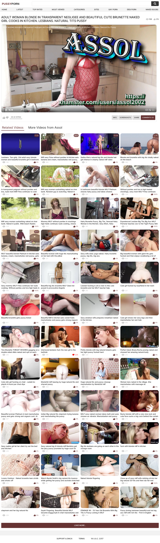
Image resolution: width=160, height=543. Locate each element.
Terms (82, 538)
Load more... (80, 525)
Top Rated (37, 9)
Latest (19, 9)
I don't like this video (7, 117)
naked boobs (152, 9)
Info (115, 117)
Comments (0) (148, 117)
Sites (96, 9)
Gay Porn (113, 9)
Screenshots (125, 117)
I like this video (4, 117)
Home (4, 9)
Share (136, 117)
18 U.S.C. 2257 (97, 538)
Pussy (10, 3)
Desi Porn (131, 9)
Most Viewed (58, 9)
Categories (79, 9)
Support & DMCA (64, 538)
